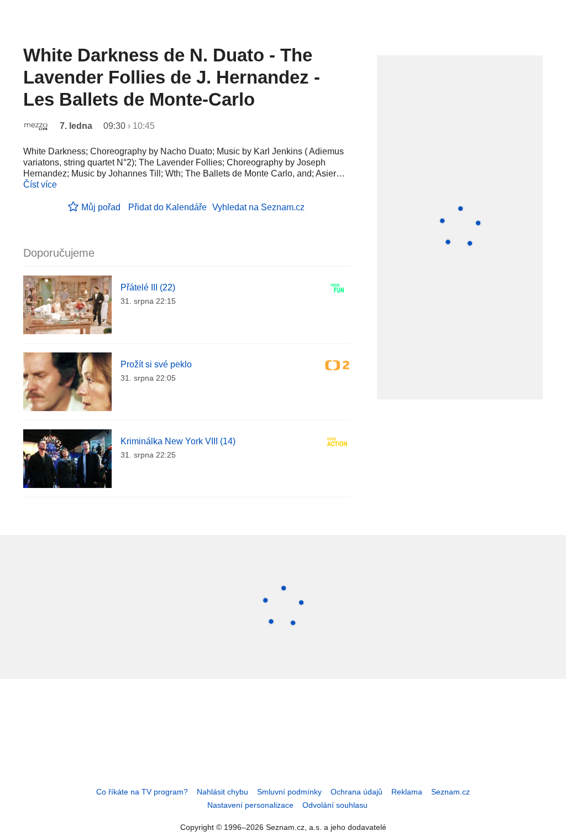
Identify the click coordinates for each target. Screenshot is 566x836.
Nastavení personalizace (250, 805)
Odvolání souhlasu (335, 805)
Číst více (40, 184)
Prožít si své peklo (156, 364)
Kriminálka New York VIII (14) (177, 441)
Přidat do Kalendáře (167, 207)
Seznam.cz (450, 791)
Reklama (406, 791)
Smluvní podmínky (289, 791)
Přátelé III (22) (147, 287)
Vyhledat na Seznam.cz (258, 207)
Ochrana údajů (356, 791)
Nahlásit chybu (222, 791)
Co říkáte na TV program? (142, 791)
